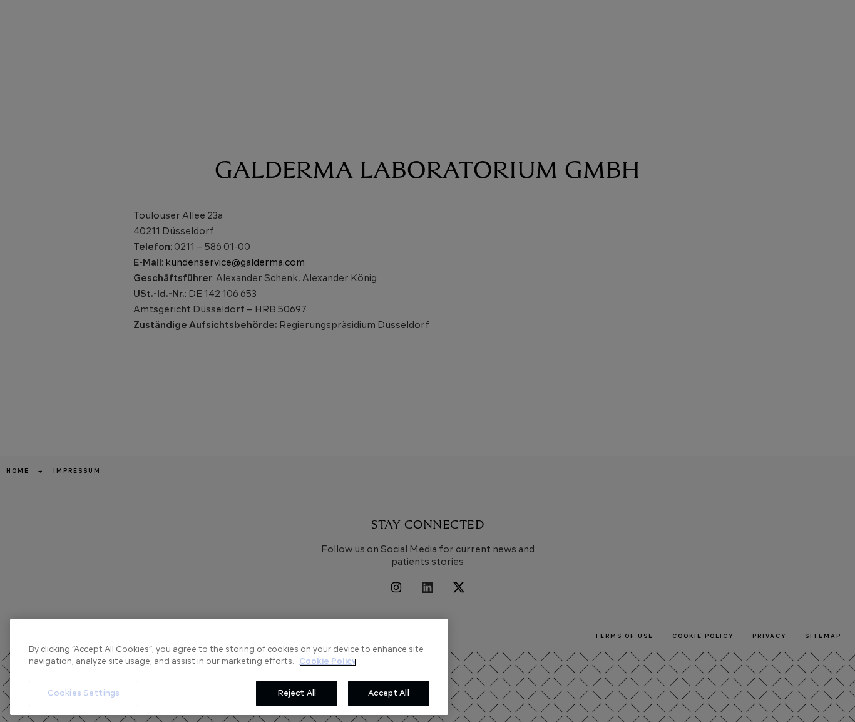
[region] (229, 667)
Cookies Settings (84, 693)
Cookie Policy (327, 662)
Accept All (388, 693)
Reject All (296, 693)
